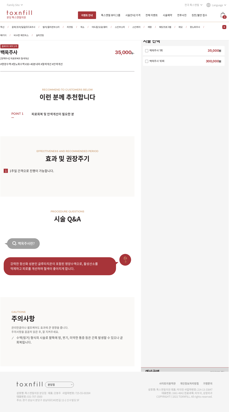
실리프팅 (40, 35)
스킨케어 (136, 27)
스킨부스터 (120, 27)
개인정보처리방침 (189, 383)
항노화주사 (195, 27)
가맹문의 (207, 383)
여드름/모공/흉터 (99, 27)
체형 (150, 27)
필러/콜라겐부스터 (51, 27)
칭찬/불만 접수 (199, 15)
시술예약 (167, 15)
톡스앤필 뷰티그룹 (110, 15)
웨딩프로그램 (165, 27)
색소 (82, 27)
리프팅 (70, 27)
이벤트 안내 (87, 15)
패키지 (3, 35)
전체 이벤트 (152, 15)
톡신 (2, 27)
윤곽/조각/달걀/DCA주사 (23, 27)
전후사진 (182, 15)
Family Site (13, 5)
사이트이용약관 (167, 383)
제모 (181, 27)
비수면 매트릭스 (21, 35)
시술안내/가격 (132, 15)
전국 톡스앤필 (192, 5)
